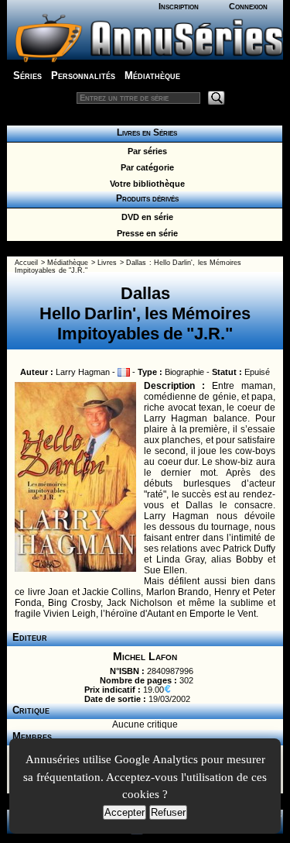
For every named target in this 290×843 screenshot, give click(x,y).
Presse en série (145, 233)
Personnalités (83, 75)
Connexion (248, 6)
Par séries (145, 151)
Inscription (179, 6)
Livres (107, 263)
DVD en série (145, 217)
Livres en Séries (144, 132)
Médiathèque (152, 75)
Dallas (136, 263)
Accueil (26, 263)
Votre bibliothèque (145, 183)
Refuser (168, 812)
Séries (27, 75)
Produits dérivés (145, 198)
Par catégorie (145, 167)
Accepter (124, 812)
